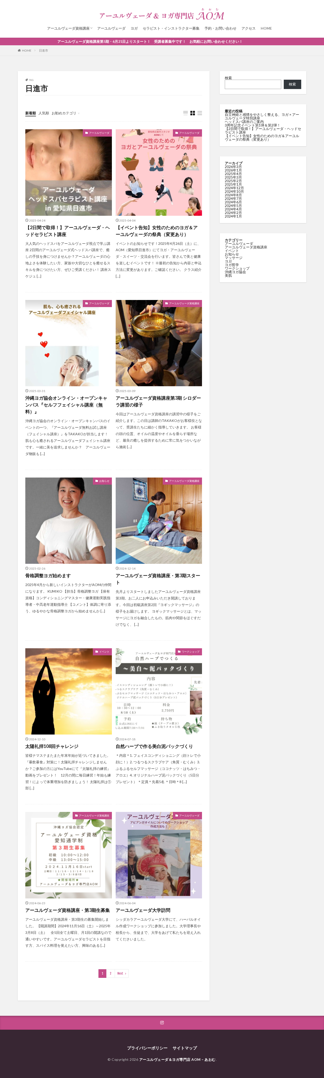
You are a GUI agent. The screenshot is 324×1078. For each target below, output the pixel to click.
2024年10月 (234, 191)
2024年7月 (233, 198)
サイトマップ (185, 1047)
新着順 (30, 113)
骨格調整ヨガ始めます (48, 575)
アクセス (248, 28)
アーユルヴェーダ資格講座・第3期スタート (158, 579)
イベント (104, 651)
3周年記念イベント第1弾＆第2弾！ (252, 125)
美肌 (228, 275)
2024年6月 (233, 202)
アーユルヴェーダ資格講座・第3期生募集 (67, 910)
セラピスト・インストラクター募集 (171, 28)
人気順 (43, 113)
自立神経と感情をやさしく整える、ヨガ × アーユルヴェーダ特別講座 (262, 116)
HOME (266, 28)
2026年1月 (233, 170)
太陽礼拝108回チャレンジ (51, 746)
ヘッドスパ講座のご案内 (244, 121)
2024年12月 (234, 188)
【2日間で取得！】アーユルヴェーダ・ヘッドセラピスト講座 (67, 231)
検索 (228, 78)
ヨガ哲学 (232, 265)
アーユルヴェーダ (111, 28)
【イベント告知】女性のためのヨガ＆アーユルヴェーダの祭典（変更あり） (157, 231)
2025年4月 (233, 173)
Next (120, 973)
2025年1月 (233, 184)
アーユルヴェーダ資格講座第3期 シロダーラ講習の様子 (158, 401)
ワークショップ (190, 651)
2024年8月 (233, 195)
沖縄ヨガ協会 (235, 272)
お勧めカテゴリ (64, 113)
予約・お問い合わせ (220, 28)
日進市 (43, 50)
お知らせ (104, 480)
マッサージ (233, 257)
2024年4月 (233, 209)
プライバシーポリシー (147, 1047)
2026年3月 (233, 166)
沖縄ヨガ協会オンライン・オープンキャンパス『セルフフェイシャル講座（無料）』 (66, 404)
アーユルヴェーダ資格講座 (68, 28)
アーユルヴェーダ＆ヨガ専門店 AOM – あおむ (177, 1059)
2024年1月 (233, 216)
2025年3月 (233, 177)
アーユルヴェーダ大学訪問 (143, 910)
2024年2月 (233, 212)
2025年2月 (233, 181)
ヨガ (134, 28)
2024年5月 (233, 205)
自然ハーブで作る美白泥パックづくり (154, 746)
